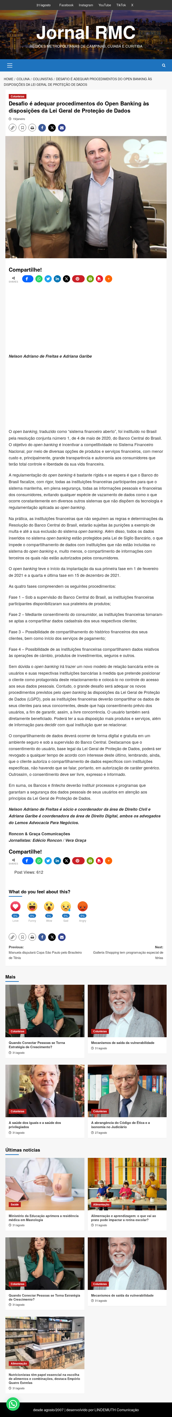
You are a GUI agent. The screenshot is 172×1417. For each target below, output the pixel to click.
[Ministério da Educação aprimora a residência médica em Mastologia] (44, 1184)
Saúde (15, 1204)
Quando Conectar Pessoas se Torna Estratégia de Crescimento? (37, 1045)
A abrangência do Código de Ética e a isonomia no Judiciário (120, 1124)
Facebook (66, 5)
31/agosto (19, 1052)
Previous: (45, 952)
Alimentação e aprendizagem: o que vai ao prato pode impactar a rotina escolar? (123, 1217)
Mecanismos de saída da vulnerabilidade (122, 1042)
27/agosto (101, 1132)
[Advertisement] (90, 318)
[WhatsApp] (39, 278)
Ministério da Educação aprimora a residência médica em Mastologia (44, 1217)
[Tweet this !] (48, 278)
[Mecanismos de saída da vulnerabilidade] (127, 1011)
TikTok (121, 5)
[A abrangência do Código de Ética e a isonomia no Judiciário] (127, 1091)
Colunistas (17, 96)
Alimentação (101, 1204)
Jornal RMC (86, 31)
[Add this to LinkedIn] (57, 278)
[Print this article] (90, 278)
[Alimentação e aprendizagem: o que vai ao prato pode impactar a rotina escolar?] (127, 1184)
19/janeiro (19, 119)
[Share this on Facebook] (27, 278)
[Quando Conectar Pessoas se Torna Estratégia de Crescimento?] (44, 1011)
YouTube (105, 5)
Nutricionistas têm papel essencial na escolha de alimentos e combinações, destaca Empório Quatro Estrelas (44, 1378)
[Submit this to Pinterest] (78, 278)
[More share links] (108, 278)
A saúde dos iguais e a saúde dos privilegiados (35, 1124)
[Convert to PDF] (99, 278)
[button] (9, 64)
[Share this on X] (66, 278)
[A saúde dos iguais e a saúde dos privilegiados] (44, 1091)
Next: (128, 952)
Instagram (86, 5)
